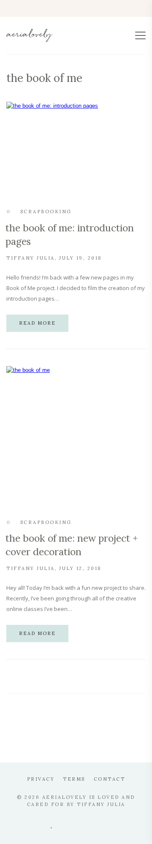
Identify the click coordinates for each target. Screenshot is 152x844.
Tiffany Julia (30, 258)
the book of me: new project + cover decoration (71, 545)
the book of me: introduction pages (69, 234)
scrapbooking (46, 211)
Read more (37, 323)
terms (74, 779)
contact (109, 779)
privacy (41, 779)
